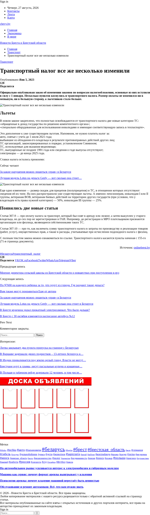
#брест (80, 449)
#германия (137, 450)
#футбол (60, 461)
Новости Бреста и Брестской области (23, 42)
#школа (69, 462)
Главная (12, 30)
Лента (11, 14)
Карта (11, 17)
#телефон (51, 462)
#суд (44, 461)
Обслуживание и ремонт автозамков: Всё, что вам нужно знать (41, 486)
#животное (59, 454)
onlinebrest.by (142, 247)
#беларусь (6, 253)
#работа (13, 461)
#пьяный (4, 462)
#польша (119, 458)
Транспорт (6, 61)
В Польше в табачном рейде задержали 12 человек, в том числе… (41, 372)
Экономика (14, 33)
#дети (49, 454)
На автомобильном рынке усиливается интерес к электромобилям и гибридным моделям (59, 468)
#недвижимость (79, 458)
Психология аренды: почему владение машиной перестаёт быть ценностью (49, 480)
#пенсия (91, 458)
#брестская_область (106, 449)
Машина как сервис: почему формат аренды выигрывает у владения (46, 474)
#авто (21, 450)
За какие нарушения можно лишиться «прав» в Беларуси (35, 171)
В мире (11, 36)
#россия (24, 462)
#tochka (11, 449)
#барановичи (33, 449)
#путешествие (143, 458)
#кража (115, 454)
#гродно (15, 454)
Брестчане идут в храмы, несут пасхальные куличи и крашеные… (41, 366)
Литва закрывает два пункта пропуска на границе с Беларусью (39, 347)
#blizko (3, 450)
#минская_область (18, 458)
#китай (84, 454)
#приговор (131, 458)
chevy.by (5, 23)
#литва (131, 454)
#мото (30, 458)
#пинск (100, 458)
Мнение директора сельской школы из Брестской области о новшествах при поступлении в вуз (59, 272)
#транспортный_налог (26, 253)
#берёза (69, 450)
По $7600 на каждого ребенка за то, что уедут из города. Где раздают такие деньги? (52, 285)
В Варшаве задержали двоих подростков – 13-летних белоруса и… (41, 353)
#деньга (41, 454)
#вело (128, 450)
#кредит (123, 454)
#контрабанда (102, 454)
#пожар (108, 458)
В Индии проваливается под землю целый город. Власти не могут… (43, 360)
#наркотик (65, 458)
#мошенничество (43, 458)
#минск (4, 458)
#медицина (141, 454)
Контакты (13, 11)
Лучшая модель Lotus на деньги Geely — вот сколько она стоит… (41, 178)
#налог (56, 458)
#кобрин (91, 454)
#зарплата (73, 454)
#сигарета (36, 462)
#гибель (5, 454)
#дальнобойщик (28, 454)
